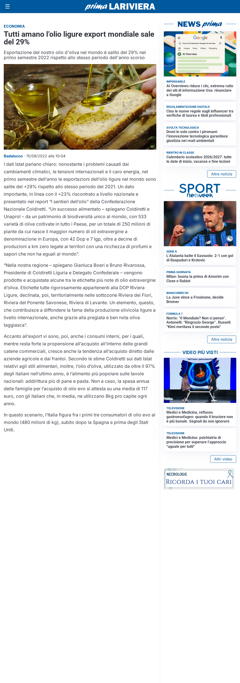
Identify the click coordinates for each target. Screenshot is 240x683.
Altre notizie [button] (221, 174)
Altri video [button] (223, 459)
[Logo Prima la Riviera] (120, 6)
